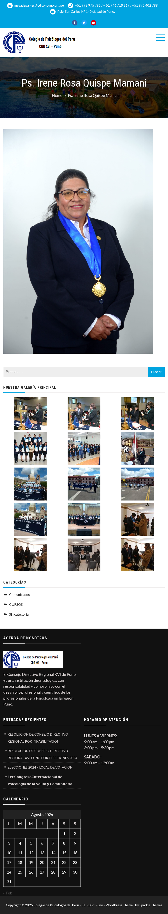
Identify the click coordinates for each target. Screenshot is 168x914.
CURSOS (16, 604)
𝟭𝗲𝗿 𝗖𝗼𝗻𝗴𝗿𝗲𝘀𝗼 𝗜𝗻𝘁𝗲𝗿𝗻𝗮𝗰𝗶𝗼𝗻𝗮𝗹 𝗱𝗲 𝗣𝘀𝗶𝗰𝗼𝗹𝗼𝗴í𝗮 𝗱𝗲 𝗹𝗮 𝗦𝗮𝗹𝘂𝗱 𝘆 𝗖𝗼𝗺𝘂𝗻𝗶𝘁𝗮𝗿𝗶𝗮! (41, 780)
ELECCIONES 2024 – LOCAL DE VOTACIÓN (40, 767)
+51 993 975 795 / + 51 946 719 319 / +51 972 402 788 (116, 5)
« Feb (7, 892)
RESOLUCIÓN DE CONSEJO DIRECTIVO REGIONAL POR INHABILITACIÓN (38, 737)
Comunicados (19, 594)
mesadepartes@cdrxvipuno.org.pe (39, 5)
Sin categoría (19, 614)
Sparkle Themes (151, 905)
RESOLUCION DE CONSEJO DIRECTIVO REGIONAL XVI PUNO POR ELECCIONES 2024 (42, 754)
